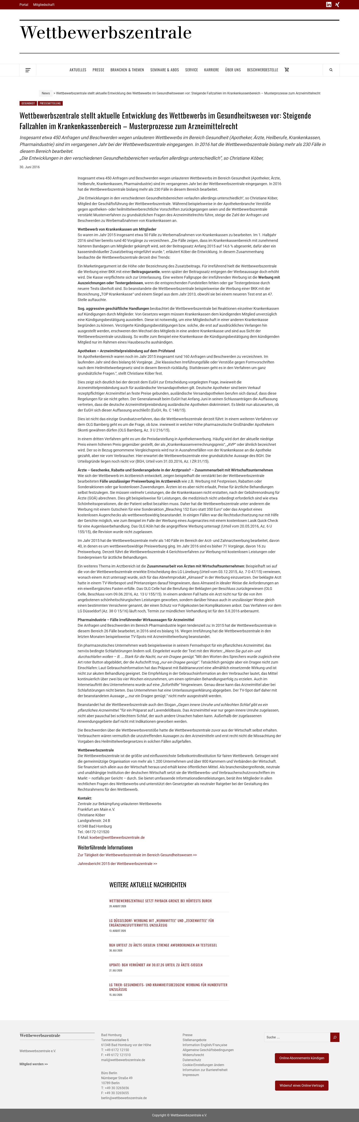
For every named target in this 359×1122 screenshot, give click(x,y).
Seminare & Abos (164, 69)
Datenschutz (192, 1060)
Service (191, 69)
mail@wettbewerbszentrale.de (123, 1060)
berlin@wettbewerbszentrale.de (124, 1098)
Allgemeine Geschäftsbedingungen (208, 1050)
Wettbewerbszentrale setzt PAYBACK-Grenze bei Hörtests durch (160, 900)
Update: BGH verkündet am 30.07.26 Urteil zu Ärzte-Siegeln (156, 964)
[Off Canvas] (28, 69)
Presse (98, 69)
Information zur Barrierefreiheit (205, 1070)
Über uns (233, 69)
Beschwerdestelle (262, 69)
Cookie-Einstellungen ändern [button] (203, 1065)
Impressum (191, 1075)
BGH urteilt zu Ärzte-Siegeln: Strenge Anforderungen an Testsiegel (163, 945)
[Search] (331, 69)
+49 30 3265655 (117, 1093)
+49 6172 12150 (117, 1050)
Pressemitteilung (50, 103)
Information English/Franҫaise (205, 1045)
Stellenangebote (194, 1040)
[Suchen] (334, 1037)
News (46, 93)
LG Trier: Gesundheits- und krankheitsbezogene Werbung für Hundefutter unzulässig (168, 987)
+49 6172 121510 (118, 1055)
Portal (24, 5)
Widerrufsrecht (193, 1055)
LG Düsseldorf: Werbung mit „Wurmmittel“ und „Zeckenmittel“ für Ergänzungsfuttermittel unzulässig (161, 923)
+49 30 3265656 (117, 1088)
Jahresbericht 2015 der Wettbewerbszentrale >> (117, 863)
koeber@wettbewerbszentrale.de (117, 837)
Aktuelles (78, 69)
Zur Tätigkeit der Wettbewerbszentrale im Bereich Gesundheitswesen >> (137, 855)
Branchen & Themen (127, 69)
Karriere (211, 69)
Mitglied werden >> (34, 1064)
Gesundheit (28, 103)
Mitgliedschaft (43, 5)
